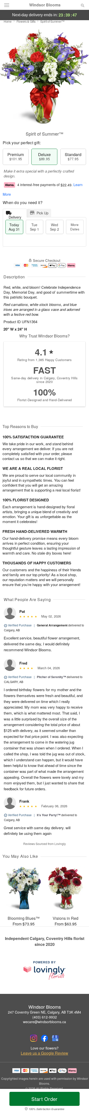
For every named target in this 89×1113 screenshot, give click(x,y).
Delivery (15, 216)
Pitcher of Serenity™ (51, 677)
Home (8, 21)
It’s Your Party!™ (49, 815)
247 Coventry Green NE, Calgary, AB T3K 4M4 (44, 1012)
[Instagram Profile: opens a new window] (33, 1038)
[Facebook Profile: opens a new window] (44, 1038)
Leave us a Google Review (44, 1053)
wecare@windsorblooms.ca (44, 1021)
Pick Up (42, 212)
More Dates (74, 226)
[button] (78, 1102)
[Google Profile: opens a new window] (55, 1038)
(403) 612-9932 (44, 1017)
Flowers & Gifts (26, 21)
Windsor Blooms (45, 5)
